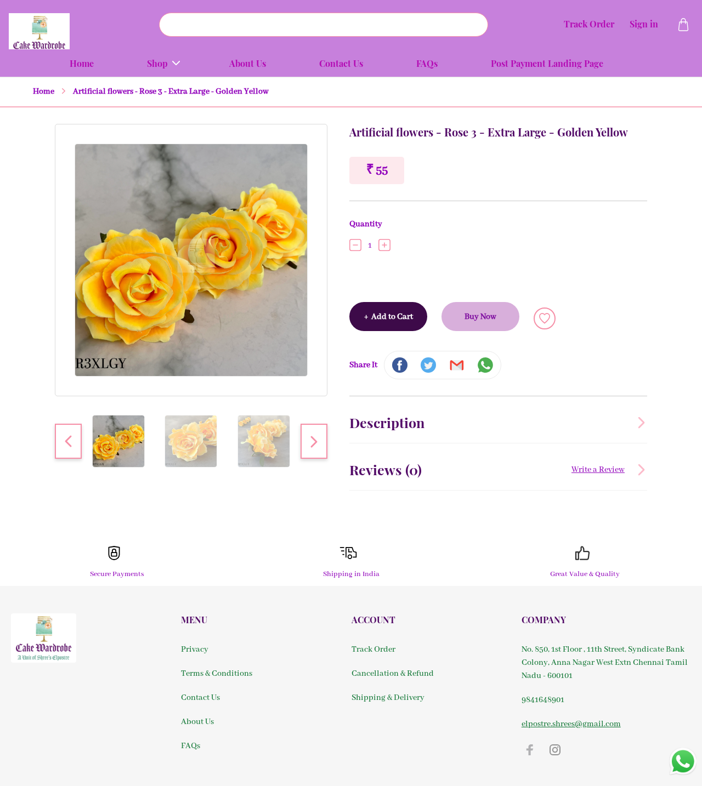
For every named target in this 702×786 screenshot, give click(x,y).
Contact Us (200, 698)
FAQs (190, 746)
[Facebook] (530, 750)
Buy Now (480, 317)
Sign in (644, 24)
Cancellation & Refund (393, 674)
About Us (197, 722)
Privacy (194, 649)
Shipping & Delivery (388, 698)
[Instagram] (555, 750)
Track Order (589, 24)
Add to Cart (388, 317)
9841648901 (543, 700)
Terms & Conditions (216, 674)
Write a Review (598, 470)
